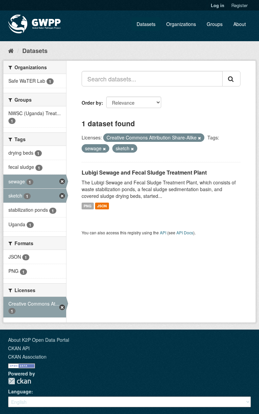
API (163, 232)
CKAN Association (27, 356)
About (239, 24)
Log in (217, 5)
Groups (215, 24)
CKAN (19, 381)
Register (239, 5)
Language (19, 391)
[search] (231, 78)
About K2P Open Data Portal (38, 339)
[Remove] (199, 137)
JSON (102, 205)
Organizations (181, 24)
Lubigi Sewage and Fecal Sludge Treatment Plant (144, 172)
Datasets (146, 24)
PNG (87, 205)
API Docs (184, 232)
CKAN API (19, 348)
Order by (92, 102)
